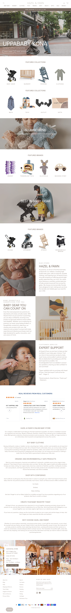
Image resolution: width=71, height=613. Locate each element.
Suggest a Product (7, 591)
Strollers (35, 487)
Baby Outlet (24, 494)
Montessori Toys (23, 598)
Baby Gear (7, 5)
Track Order (6, 589)
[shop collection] (35, 133)
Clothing (22, 5)
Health (47, 5)
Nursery (14, 5)
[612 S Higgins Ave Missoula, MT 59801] (35, 557)
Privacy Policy (6, 596)
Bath (40, 5)
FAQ (4, 584)
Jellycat (21, 591)
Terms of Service (7, 593)
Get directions (12, 565)
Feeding (35, 5)
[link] (35, 418)
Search (21, 580)
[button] (9, 410)
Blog (4, 582)
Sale (58, 5)
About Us (5, 580)
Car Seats (35, 484)
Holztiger (22, 596)
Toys (28, 5)
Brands (64, 5)
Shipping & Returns (7, 587)
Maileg (21, 593)
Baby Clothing (35, 491)
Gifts (52, 5)
